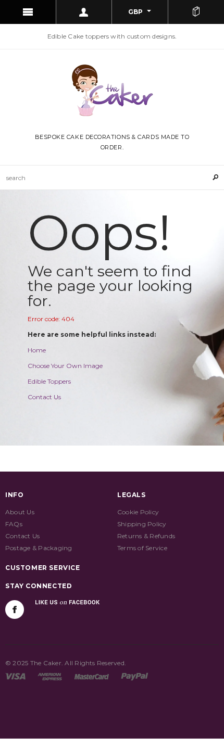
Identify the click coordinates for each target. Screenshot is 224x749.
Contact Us (44, 397)
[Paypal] (134, 676)
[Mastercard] (91, 676)
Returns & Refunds (146, 536)
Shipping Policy (142, 524)
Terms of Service (142, 548)
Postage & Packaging (38, 548)
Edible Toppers (49, 381)
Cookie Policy (138, 512)
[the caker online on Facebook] (14, 609)
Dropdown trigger (84, 12)
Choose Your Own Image (65, 366)
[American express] (50, 676)
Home (37, 350)
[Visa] (15, 676)
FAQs (13, 524)
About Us (19, 512)
